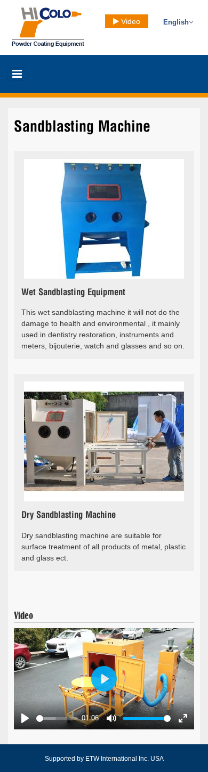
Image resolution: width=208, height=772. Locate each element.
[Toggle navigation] (16, 73)
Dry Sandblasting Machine (68, 515)
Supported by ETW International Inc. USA (104, 758)
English (176, 22)
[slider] (57, 718)
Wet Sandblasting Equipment (73, 292)
